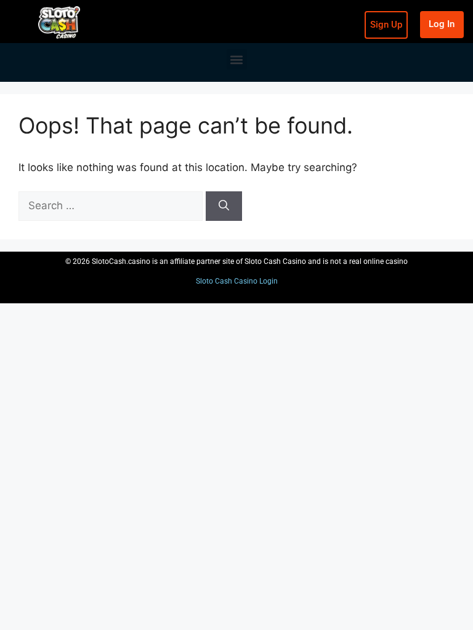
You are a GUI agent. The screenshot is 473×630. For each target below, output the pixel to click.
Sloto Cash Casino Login (237, 281)
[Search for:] (112, 205)
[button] (237, 59)
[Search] (224, 206)
